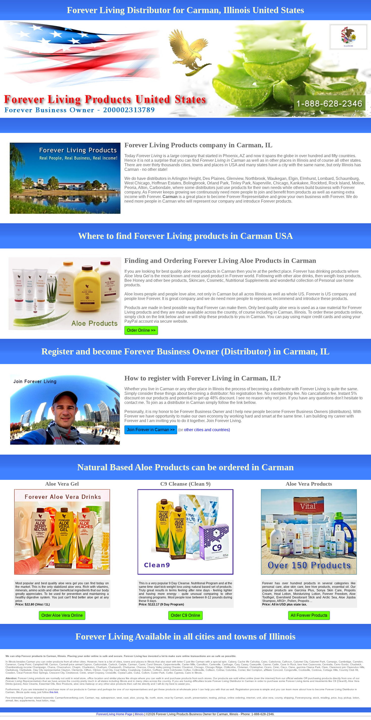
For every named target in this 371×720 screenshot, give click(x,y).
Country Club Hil (348, 670)
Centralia (327, 664)
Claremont (335, 667)
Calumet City (301, 661)
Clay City (38, 670)
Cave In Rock (288, 664)
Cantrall (63, 664)
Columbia (231, 670)
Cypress (178, 672)
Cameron (11, 664)
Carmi (142, 664)
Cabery (232, 661)
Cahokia (255, 661)
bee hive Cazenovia (309, 664)
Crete (83, 672)
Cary (237, 664)
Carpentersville (171, 664)
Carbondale (100, 664)
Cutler (169, 672)
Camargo (332, 661)
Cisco (284, 667)
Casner (267, 664)
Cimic (276, 667)
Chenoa (141, 667)
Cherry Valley (155, 667)
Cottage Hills (330, 670)
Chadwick (355, 664)
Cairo (264, 661)
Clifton (87, 670)
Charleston (88, 667)
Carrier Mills (188, 664)
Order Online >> (141, 330)
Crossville (110, 672)
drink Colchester (173, 670)
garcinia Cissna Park (308, 667)
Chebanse (129, 667)
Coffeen (157, 670)
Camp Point (24, 664)
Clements (77, 670)
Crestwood (72, 672)
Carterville (215, 664)
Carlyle (122, 664)
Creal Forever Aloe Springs (32, 672)
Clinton (97, 670)
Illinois (139, 714)
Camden (358, 661)
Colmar (220, 670)
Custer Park (158, 672)
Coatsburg (134, 670)
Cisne (291, 667)
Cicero (268, 667)
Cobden (146, 670)
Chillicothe (230, 667)
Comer (241, 670)
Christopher (256, 667)
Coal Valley (120, 670)
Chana (51, 667)
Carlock (113, 664)
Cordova (317, 670)
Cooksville (304, 670)
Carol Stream (154, 664)
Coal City (107, 670)
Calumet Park (317, 661)
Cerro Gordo (341, 664)
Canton (53, 664)
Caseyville (255, 664)
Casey (244, 664)
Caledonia (275, 661)
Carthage (227, 664)
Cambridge (345, 661)
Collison (210, 670)
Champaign (39, 667)
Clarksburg (12, 670)
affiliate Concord (273, 670)
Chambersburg (14, 667)
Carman (132, 664)
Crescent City (56, 672)
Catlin (275, 664)
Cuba (137, 672)
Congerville (290, 670)
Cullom (145, 672)
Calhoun (287, 661)
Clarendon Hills (355, 667)
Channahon (64, 667)
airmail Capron (83, 664)
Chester (176, 667)
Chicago (199, 667)
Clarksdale (25, 670)
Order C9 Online (185, 615)
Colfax (187, 670)
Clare (325, 667)
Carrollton (202, 664)
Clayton (65, 670)
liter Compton (254, 670)
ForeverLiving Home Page (114, 714)
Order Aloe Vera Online (62, 615)
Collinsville (198, 670)
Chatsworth (114, 667)
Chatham (101, 667)
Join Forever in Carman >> (151, 430)
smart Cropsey (96, 672)
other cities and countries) (207, 430)
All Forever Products (309, 615)
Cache (241, 661)
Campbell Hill (40, 664)
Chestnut (187, 667)
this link (53, 692)
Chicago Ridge (213, 667)
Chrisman (242, 667)
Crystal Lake (125, 672)
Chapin (76, 667)
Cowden (10, 672)
